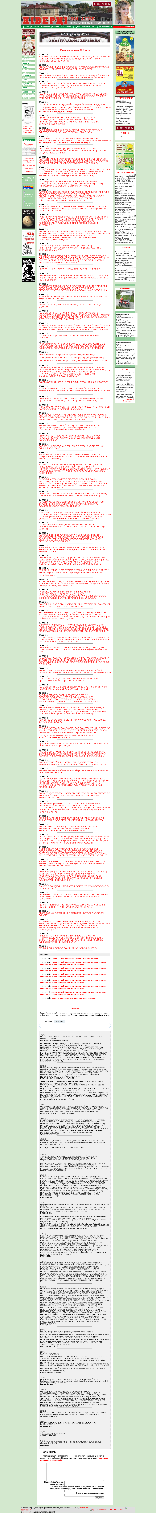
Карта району (28, 168)
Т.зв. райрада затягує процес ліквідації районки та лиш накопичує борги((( (123, 120)
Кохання (26, 77)
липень (102, 962)
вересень (53, 964)
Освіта (26, 63)
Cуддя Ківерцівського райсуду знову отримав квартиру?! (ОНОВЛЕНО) (125, 396)
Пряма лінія (28, 57)
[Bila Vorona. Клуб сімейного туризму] (28, 282)
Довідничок (29, 140)
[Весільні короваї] (125, 170)
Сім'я (25, 79)
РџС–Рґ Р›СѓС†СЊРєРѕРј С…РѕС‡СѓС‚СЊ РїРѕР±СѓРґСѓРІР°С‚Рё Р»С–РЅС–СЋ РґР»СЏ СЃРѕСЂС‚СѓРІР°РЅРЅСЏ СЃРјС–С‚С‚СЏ (75, 605)
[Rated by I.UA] (130, 1510)
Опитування (28, 94)
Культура (27, 69)
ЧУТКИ (125, 369)
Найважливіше (105, 27)
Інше (25, 88)
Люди (25, 82)
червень (94, 958)
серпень (44, 964)
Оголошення (67, 27)
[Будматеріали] (125, 94)
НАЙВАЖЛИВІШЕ (125, 98)
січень (54, 958)
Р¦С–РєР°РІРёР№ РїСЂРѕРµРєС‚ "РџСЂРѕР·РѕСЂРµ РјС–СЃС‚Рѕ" (68, 948)
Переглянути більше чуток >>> (128, 400)
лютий (61, 958)
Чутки (77, 27)
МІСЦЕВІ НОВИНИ (125, 173)
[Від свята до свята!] (28, 188)
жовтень (62, 964)
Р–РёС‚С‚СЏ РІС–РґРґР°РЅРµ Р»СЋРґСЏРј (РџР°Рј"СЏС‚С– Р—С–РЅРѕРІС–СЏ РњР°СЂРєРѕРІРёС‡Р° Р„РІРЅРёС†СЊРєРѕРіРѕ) (74, 408)
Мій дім (26, 73)
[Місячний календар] (28, 228)
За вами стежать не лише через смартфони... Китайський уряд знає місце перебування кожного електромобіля (124, 262)
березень (69, 958)
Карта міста (29, 171)
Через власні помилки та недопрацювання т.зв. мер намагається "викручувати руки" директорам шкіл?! (124, 377)
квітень (78, 958)
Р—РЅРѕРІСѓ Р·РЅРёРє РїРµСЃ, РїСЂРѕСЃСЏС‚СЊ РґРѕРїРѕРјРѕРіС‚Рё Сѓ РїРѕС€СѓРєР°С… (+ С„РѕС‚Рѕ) (125, 211)
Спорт (25, 67)
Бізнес (26, 59)
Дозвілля (27, 75)
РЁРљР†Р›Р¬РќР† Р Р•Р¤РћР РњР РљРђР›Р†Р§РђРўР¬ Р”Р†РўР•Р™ (69, 269)
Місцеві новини (89, 27)
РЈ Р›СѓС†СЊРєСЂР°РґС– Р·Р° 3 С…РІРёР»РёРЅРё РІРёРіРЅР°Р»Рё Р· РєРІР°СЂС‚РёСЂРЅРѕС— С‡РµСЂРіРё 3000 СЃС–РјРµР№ (71, 131)
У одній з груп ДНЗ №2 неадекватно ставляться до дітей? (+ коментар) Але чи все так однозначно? (125, 387)
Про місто (45, 27)
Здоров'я (27, 65)
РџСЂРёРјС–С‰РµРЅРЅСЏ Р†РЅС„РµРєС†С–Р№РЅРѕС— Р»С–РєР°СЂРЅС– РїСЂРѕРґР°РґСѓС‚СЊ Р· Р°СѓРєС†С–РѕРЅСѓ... (125, 180)
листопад (71, 964)
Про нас (25, 27)
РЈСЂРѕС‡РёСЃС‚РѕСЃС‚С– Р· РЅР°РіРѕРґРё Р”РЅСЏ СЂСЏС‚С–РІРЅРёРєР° (73, 382)
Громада (26, 61)
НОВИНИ (126, 248)
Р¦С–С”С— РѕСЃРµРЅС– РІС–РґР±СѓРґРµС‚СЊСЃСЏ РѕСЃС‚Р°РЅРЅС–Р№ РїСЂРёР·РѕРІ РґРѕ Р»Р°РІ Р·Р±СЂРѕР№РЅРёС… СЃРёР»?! (72, 906)
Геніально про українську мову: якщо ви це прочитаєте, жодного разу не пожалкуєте (124, 271)
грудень (80, 964)
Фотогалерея (29, 86)
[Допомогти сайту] (109, 6)
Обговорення (29, 92)
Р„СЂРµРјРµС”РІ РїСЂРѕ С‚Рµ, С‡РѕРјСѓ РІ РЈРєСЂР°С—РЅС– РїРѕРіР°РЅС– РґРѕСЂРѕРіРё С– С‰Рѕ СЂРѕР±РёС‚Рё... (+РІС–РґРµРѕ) (73, 688)
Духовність (28, 84)
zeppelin (26, 1512)
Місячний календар (28, 165)
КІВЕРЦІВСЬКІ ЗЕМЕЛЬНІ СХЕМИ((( (123, 102)
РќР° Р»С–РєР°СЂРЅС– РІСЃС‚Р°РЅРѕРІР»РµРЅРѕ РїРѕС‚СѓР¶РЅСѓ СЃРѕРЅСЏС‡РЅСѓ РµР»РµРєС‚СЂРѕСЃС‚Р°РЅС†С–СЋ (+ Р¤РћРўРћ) (127, 222)
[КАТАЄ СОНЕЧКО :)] (125, 308)
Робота (55, 27)
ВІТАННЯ (27, 98)
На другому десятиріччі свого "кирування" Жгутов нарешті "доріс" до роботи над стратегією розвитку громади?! (124, 110)
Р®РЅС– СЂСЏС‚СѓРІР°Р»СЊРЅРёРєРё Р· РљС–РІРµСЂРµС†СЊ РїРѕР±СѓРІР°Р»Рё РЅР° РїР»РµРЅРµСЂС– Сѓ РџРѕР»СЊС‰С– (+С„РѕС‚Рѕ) (72, 763)
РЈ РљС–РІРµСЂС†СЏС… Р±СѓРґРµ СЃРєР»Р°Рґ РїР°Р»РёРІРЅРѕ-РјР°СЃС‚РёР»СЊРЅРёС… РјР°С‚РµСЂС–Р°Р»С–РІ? (68, 680)
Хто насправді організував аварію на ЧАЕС (125, 278)
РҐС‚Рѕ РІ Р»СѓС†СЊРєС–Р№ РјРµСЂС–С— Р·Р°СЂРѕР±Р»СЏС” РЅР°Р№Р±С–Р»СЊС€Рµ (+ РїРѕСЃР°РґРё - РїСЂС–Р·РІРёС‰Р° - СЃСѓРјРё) (74, 68)
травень (86, 958)
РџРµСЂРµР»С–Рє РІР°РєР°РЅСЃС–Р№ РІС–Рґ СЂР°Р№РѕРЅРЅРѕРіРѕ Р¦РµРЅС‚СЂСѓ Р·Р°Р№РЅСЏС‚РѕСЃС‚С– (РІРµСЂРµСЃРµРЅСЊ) (71, 400)
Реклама (35, 27)
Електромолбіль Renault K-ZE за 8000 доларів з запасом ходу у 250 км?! (125, 253)
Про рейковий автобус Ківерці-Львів (28, 160)
